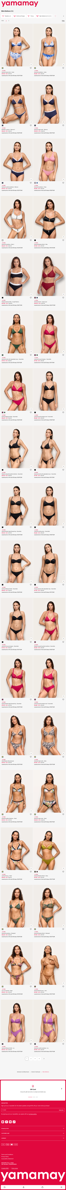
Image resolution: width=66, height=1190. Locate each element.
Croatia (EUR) (5, 1168)
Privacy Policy (5, 1156)
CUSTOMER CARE (5, 1133)
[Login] (24, 1187)
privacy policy (33, 1114)
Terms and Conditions (7, 1154)
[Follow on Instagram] (2, 1121)
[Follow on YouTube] (10, 1121)
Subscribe (61, 1110)
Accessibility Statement (7, 1158)
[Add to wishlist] (31, 68)
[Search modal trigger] (5, 1187)
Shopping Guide (5, 1128)
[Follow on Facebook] (6, 1121)
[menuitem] (5, 1187)
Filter (63, 20)
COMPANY (3, 1138)
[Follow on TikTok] (14, 1121)
